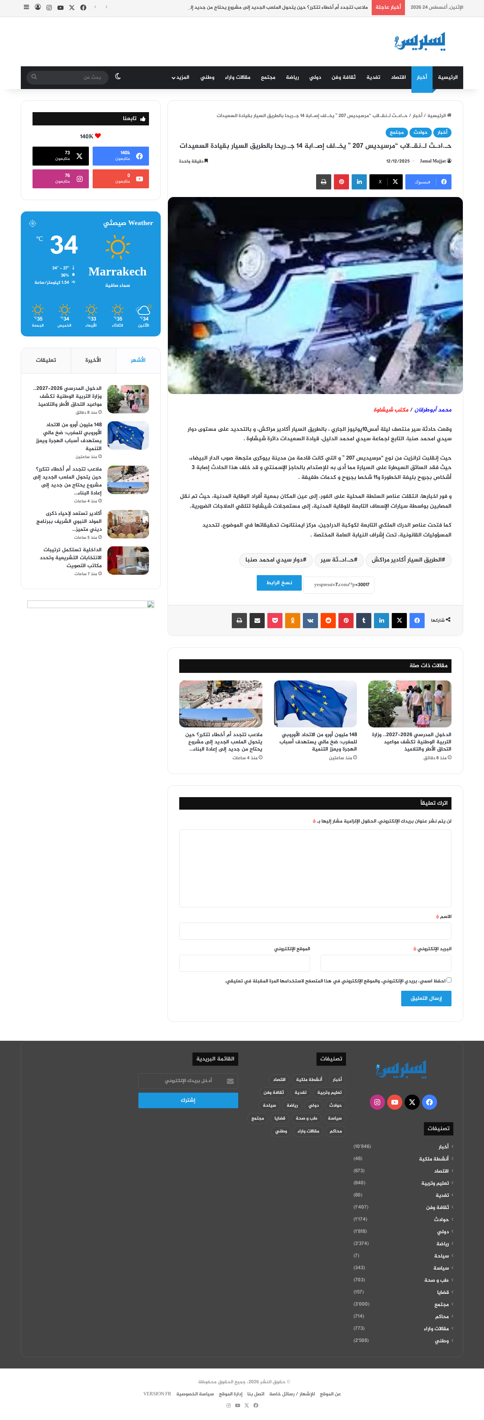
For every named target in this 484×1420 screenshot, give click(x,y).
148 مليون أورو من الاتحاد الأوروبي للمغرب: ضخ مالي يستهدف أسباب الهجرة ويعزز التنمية (318, 742)
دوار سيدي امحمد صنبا (274, 560)
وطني (207, 77)
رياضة (292, 77)
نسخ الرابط (279, 583)
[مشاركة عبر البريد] (257, 620)
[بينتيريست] (341, 181)
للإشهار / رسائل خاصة (292, 1394)
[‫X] (399, 620)
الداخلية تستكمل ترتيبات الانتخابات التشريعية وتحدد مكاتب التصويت (71, 558)
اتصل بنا (255, 1394)
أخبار (422, 77)
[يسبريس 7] (422, 41)
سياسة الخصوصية (195, 1394)
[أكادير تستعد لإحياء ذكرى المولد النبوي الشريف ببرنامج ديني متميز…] (128, 524)
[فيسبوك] (417, 620)
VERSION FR (157, 1394)
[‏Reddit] (328, 620)
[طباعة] (323, 181)
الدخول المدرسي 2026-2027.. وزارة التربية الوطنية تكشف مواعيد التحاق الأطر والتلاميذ (411, 742)
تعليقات (46, 360)
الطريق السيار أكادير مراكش (407, 560)
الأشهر (138, 360)
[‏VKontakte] (310, 620)
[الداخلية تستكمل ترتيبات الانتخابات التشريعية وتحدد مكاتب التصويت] (128, 560)
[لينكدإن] (359, 181)
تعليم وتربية (435, 1183)
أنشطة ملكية (434, 1159)
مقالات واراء (237, 77)
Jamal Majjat (433, 161)
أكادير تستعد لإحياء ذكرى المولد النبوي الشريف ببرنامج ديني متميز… (69, 521)
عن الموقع (330, 1394)
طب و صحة (436, 1280)
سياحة (441, 1256)
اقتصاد (398, 77)
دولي (315, 77)
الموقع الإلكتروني (292, 949)
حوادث (421, 132)
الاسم (443, 917)
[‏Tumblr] (363, 620)
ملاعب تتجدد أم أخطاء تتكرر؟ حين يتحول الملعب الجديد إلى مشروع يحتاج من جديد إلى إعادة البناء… (263, 7)
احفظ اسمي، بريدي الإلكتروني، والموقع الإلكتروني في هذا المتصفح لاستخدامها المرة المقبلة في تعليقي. (335, 981)
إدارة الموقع (230, 1394)
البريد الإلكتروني (432, 949)
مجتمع (268, 77)
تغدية (373, 77)
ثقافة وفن (344, 77)
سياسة (441, 1268)
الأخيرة (93, 360)
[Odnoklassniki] (292, 620)
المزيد (182, 77)
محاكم (442, 1317)
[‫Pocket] (274, 620)
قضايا (443, 1293)
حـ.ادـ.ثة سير (337, 560)
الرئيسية (448, 77)
